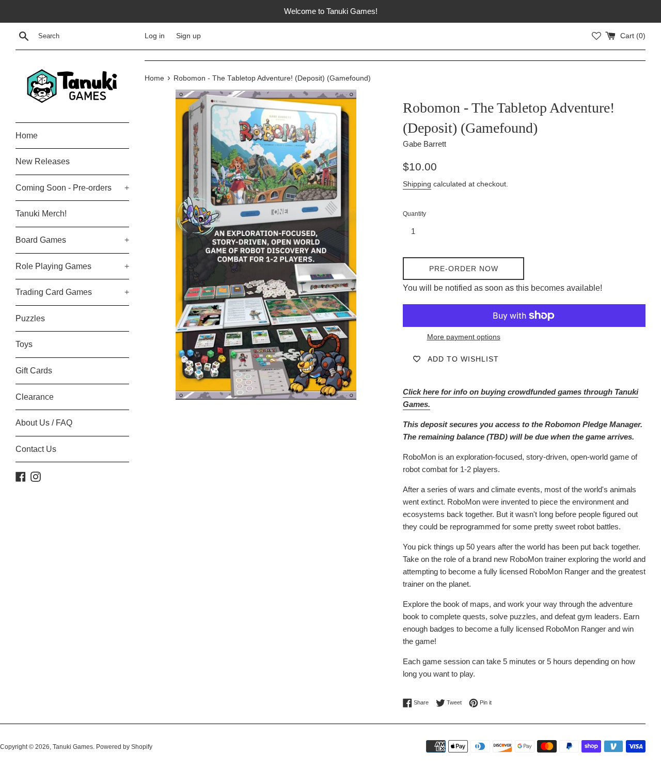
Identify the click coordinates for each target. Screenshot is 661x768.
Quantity (414, 213)
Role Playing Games (72, 266)
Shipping (417, 184)
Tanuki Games (73, 746)
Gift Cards (33, 370)
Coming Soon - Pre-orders (72, 187)
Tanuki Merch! (41, 213)
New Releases (42, 161)
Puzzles (30, 318)
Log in (155, 36)
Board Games (72, 240)
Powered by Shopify (124, 746)
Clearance (34, 397)
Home (26, 135)
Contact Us (35, 449)
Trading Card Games (72, 292)
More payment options (463, 337)
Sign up (188, 36)
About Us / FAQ (43, 422)
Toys (24, 344)
